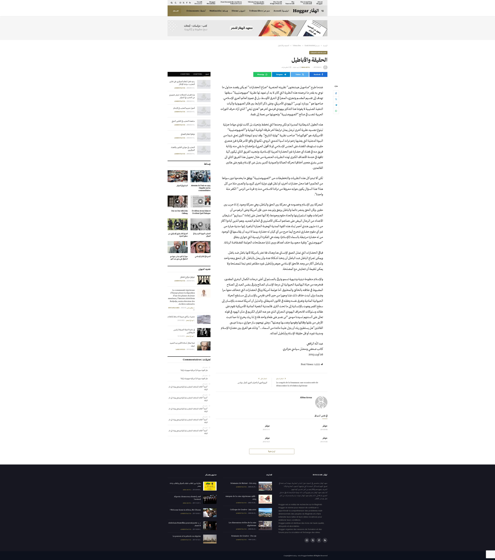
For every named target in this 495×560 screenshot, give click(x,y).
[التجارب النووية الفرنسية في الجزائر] (201, 224)
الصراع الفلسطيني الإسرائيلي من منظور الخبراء (178, 234)
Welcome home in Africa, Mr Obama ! (185, 510)
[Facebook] (336, 93)
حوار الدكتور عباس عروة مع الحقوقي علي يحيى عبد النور (179, 257)
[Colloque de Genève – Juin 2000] (265, 512)
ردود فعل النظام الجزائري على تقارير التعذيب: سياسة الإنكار (182, 82)
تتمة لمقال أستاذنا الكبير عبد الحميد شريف (182, 344)
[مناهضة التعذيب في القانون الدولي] (204, 124)
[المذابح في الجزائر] (178, 176)
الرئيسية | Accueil (281, 11)
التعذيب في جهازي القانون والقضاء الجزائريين (183, 148)
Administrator (179, 88)
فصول (207, 74)
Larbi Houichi (180, 349)
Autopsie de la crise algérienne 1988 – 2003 (240, 497)
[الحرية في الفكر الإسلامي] (201, 247)
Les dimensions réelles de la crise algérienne (242, 523)
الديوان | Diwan (238, 11)
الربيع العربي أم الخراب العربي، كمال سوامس (252, 382)
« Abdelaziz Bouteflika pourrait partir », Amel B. (184, 524)
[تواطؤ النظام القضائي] (204, 137)
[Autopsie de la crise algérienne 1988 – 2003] (265, 499)
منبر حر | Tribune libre (259, 11)
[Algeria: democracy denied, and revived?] (210, 499)
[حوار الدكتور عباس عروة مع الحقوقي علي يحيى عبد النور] (178, 247)
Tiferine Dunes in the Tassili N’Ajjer (256, 3)
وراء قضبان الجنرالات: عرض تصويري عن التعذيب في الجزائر (182, 96)
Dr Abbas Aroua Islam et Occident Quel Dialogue (201, 212)
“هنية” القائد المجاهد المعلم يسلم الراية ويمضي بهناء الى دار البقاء (188, 388)
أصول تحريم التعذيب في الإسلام (184, 108)
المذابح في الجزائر (182, 185)
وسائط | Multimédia (218, 11)
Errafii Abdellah (318, 53)
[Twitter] (336, 99)
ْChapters (197, 74)
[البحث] (172, 2)
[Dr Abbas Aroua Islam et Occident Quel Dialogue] (201, 202)
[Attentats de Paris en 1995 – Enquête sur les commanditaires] (201, 176)
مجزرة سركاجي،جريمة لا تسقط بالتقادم (181, 316)
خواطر (325, 425)
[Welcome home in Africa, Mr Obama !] (210, 512)
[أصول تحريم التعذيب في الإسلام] (204, 110)
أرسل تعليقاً (271, 451)
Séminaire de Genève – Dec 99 (243, 536)
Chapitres (184, 74)
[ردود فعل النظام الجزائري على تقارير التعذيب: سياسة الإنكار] (204, 84)
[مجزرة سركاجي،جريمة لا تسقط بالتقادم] (204, 319)
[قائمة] (322, 11)
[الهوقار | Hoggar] (306, 11)
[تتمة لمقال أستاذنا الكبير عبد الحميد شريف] (204, 345)
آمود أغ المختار (190, 320)
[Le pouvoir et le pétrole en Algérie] (210, 539)
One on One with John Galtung (179, 212)
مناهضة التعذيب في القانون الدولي (183, 121)
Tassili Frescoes (198, 3)
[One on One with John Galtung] (178, 202)
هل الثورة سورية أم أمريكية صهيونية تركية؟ (194, 370)
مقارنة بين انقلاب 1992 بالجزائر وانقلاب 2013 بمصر (185, 484)
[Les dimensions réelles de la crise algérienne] (265, 525)
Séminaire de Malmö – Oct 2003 (243, 483)
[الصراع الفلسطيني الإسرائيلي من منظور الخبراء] (178, 224)
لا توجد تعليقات (296, 67)
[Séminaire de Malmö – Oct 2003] (265, 486)
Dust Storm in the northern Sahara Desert (231, 3)
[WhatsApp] (336, 111)
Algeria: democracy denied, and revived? (187, 497)
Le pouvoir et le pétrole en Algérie (187, 536)
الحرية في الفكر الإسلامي (203, 256)
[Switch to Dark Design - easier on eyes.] (175, 3)
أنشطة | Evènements (196, 11)
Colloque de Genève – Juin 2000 (243, 509)
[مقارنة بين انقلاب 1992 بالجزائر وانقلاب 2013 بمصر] (210, 486)
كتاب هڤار (176, 11)
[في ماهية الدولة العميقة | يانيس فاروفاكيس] (204, 332)
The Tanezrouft (289, 3)
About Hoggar (319, 3)
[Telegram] (336, 105)
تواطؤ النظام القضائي (188, 134)
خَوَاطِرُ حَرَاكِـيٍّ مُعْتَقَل (187, 277)
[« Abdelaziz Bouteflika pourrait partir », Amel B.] (210, 525)
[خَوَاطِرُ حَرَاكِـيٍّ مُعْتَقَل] (204, 280)
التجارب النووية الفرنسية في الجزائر (202, 234)
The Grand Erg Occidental (306, 3)
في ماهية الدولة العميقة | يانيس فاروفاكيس (184, 330)
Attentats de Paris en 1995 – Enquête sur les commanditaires (201, 188)
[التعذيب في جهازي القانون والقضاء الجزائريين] (204, 150)
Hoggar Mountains (211, 3)
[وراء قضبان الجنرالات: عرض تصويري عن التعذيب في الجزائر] (204, 97)
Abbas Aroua (306, 67)
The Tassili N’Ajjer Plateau (276, 3)
